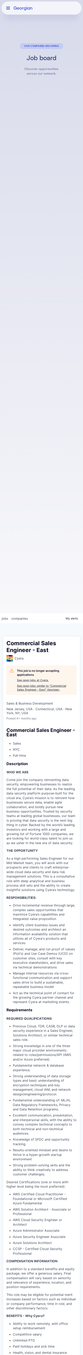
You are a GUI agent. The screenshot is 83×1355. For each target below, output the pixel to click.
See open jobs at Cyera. (33, 680)
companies (19, 618)
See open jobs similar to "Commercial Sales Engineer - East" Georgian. (41, 687)
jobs (5, 618)
